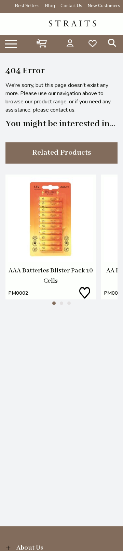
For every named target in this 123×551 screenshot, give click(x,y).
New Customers (104, 6)
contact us (62, 110)
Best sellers (27, 6)
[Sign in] (70, 43)
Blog (50, 6)
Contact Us (71, 6)
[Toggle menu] (10, 43)
